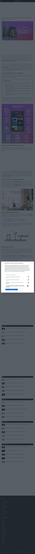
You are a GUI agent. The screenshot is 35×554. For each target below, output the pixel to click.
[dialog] (17, 277)
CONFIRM (11, 289)
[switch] (28, 276)
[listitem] (17, 274)
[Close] (32, 263)
